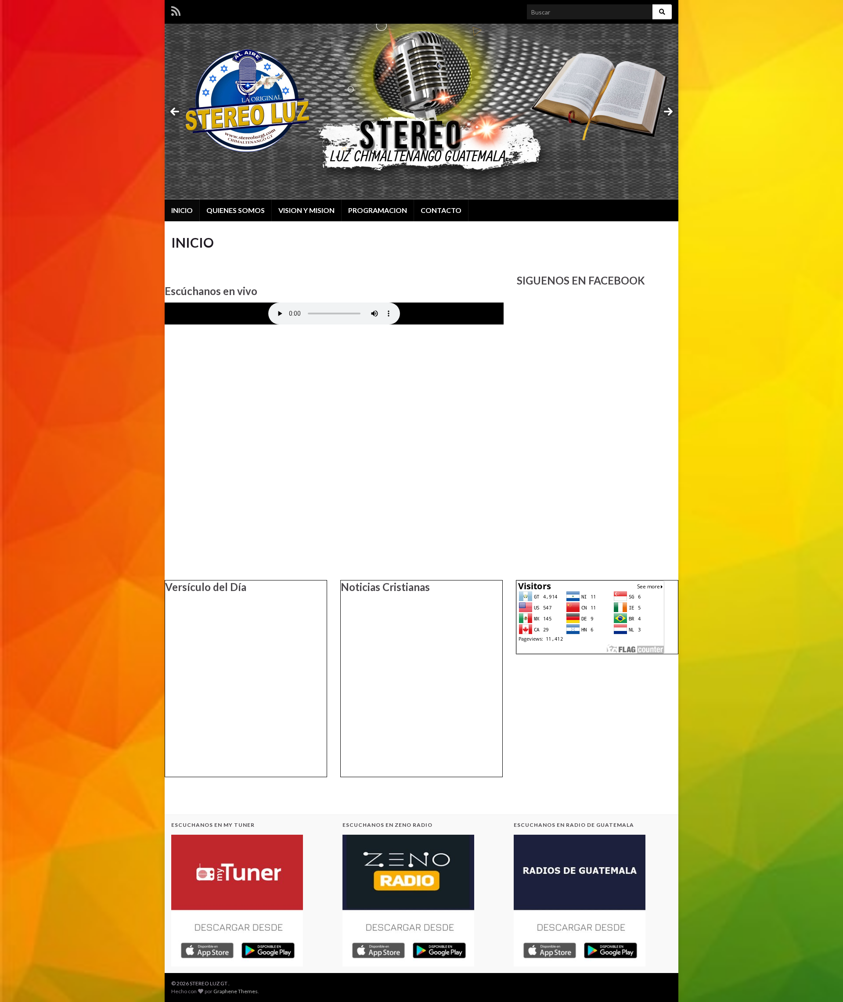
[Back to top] (823, 982)
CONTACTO (441, 210)
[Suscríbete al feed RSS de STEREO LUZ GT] (175, 9)
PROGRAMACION (377, 210)
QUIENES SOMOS (235, 210)
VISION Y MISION (306, 210)
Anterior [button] (174, 111)
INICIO (182, 210)
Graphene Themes (235, 991)
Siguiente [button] (668, 111)
